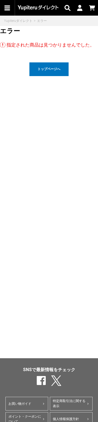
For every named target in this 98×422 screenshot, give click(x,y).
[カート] (92, 8)
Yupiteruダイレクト (18, 21)
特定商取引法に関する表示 (69, 403)
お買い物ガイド (19, 404)
